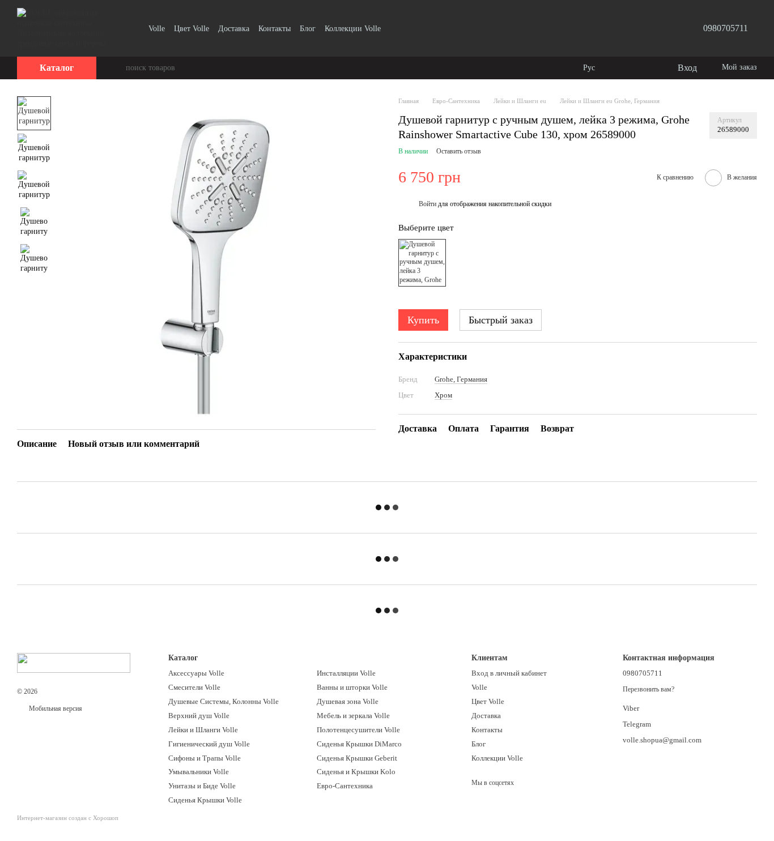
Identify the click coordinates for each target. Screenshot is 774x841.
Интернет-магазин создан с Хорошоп (67, 817)
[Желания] (644, 68)
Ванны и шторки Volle (352, 687)
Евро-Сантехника (345, 786)
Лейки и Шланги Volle (203, 729)
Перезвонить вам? (648, 689)
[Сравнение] (622, 68)
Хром (443, 394)
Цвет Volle (191, 28)
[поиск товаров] (117, 68)
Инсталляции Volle (346, 673)
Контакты (274, 28)
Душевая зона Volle (348, 701)
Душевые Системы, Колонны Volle (223, 701)
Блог (308, 28)
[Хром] (422, 263)
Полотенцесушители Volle (358, 729)
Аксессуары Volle (196, 673)
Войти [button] (427, 204)
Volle (156, 28)
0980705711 (725, 28)
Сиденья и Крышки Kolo (356, 771)
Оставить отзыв (458, 151)
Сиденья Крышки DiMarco (359, 744)
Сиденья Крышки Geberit (357, 758)
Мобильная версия (54, 708)
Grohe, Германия (461, 379)
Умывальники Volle (198, 771)
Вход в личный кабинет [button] (509, 673)
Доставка (233, 28)
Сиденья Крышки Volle (205, 800)
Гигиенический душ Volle (209, 744)
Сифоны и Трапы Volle (204, 758)
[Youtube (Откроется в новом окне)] (396, 28)
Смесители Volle (194, 687)
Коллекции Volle (353, 28)
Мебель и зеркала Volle (353, 715)
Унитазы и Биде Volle (202, 786)
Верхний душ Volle (198, 715)
